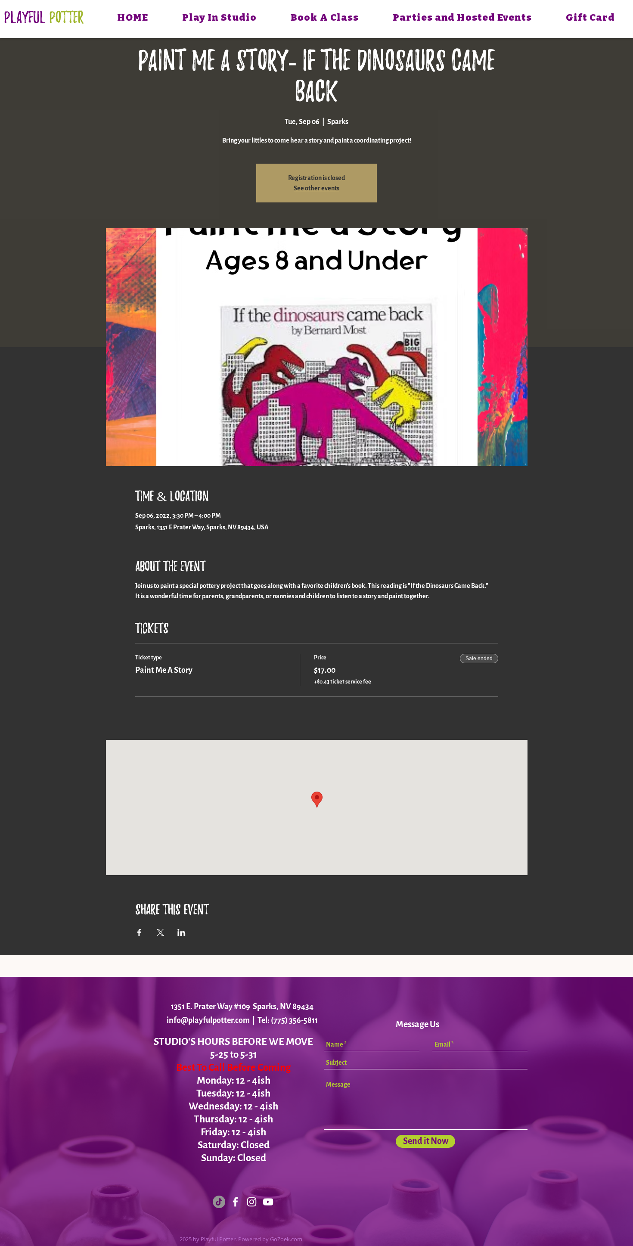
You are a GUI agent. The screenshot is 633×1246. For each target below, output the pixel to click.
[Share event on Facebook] (139, 932)
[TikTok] (219, 1202)
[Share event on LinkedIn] (181, 932)
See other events (316, 188)
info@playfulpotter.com (208, 1020)
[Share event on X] (160, 932)
